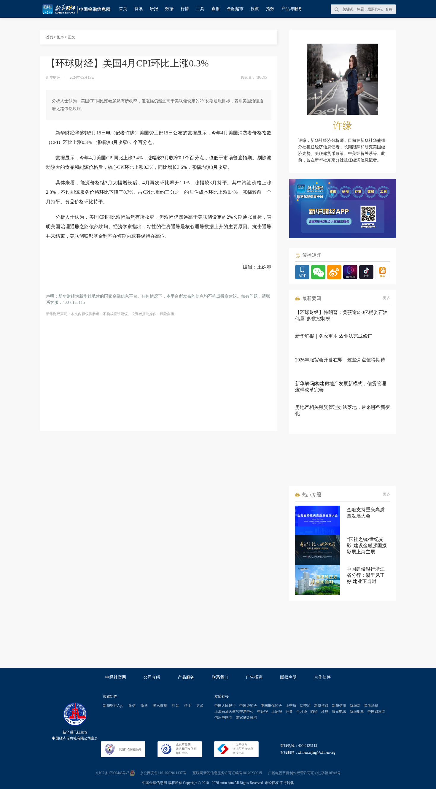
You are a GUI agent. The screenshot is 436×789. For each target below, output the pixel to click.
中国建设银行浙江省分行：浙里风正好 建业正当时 (366, 575)
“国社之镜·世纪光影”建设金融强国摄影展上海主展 (367, 545)
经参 (289, 711)
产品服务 (186, 677)
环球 (324, 711)
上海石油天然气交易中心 (234, 711)
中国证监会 (248, 706)
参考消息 (371, 706)
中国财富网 (376, 711)
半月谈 (301, 711)
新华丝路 (321, 706)
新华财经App (113, 706)
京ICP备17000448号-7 (112, 773)
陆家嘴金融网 (246, 717)
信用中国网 (223, 717)
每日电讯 (339, 711)
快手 (187, 706)
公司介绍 (152, 677)
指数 (270, 9)
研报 (154, 9)
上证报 (276, 711)
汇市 (60, 37)
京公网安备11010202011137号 (163, 773)
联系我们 (220, 677)
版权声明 (288, 677)
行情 (185, 9)
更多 (386, 298)
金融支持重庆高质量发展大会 (366, 512)
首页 (123, 9)
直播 (215, 9)
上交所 (291, 706)
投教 (255, 9)
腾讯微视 (160, 706)
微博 (144, 706)
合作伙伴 (322, 677)
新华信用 (339, 706)
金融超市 (235, 9)
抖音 (175, 706)
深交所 (305, 706)
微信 (132, 706)
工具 (200, 9)
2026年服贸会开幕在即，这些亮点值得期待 (340, 359)
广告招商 (254, 677)
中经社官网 (115, 677)
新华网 (355, 706)
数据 (169, 9)
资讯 (138, 9)
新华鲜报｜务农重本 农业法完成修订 (333, 336)
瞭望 (314, 711)
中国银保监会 (271, 706)
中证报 (262, 711)
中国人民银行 (225, 706)
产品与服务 (291, 9)
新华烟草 (357, 711)
